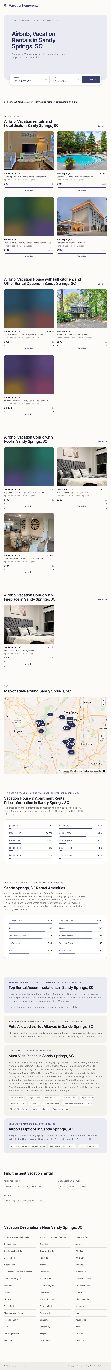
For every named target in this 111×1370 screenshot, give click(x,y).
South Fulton (45, 1278)
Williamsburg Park (48, 1285)
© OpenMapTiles (76, 771)
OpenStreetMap (96, 771)
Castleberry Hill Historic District (18, 1271)
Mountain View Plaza (13, 1313)
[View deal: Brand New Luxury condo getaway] (82, 466)
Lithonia (78, 1292)
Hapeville (44, 1258)
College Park (9, 1258)
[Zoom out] (103, 704)
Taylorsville (45, 1340)
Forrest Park (80, 1271)
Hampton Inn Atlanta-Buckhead (71, 243)
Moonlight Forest (82, 1237)
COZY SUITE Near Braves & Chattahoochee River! (26, 558)
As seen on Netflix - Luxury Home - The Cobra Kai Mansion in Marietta (35, 400)
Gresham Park (46, 1306)
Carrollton (44, 1244)
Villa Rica (79, 1251)
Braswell (79, 1333)
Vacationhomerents (23, 5)
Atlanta (43, 1265)
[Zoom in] (103, 700)
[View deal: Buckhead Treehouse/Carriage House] (82, 308)
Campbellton (81, 1265)
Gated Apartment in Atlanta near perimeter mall (25, 176)
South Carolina (38, 20)
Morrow (7, 1299)
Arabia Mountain (47, 1299)
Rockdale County (11, 1320)
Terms (79, 1366)
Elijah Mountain (82, 1299)
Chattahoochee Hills (13, 1251)
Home (14, 20)
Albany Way (9, 1265)
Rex (77, 1313)
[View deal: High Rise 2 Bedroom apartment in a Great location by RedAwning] (29, 466)
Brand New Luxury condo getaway (72, 492)
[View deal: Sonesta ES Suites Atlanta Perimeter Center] (82, 150)
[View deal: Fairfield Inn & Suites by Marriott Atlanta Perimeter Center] (29, 216)
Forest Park (9, 1306)
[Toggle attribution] (103, 770)
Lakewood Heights (12, 1278)
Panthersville (45, 1313)
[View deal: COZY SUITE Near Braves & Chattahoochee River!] (29, 532)
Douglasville (80, 1320)
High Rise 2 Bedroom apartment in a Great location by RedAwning (33, 492)
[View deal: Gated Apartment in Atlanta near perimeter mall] (29, 150)
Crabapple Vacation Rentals (16, 1237)
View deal (29, 190)
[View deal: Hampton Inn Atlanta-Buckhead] (82, 216)
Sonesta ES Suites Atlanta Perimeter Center (76, 176)
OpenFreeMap (63, 771)
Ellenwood (44, 1292)
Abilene (78, 1244)
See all (102, 126)
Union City (79, 1258)
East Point (44, 1271)
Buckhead (79, 1340)
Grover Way (45, 1327)
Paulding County (11, 1333)
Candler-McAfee (82, 1285)
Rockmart (8, 1340)
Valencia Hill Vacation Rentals (53, 1237)
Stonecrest (44, 1320)
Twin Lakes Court (83, 1278)
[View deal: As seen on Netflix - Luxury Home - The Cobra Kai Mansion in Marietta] (29, 374)
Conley (7, 1292)
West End (8, 1285)
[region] (55, 735)
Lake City (79, 1306)
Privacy (71, 1366)
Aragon (43, 1333)
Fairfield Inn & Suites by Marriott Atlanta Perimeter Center (29, 243)
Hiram (78, 1327)
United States (24, 20)
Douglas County (47, 1251)
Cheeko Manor (10, 1244)
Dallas (6, 1327)
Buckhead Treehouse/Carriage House (73, 334)
